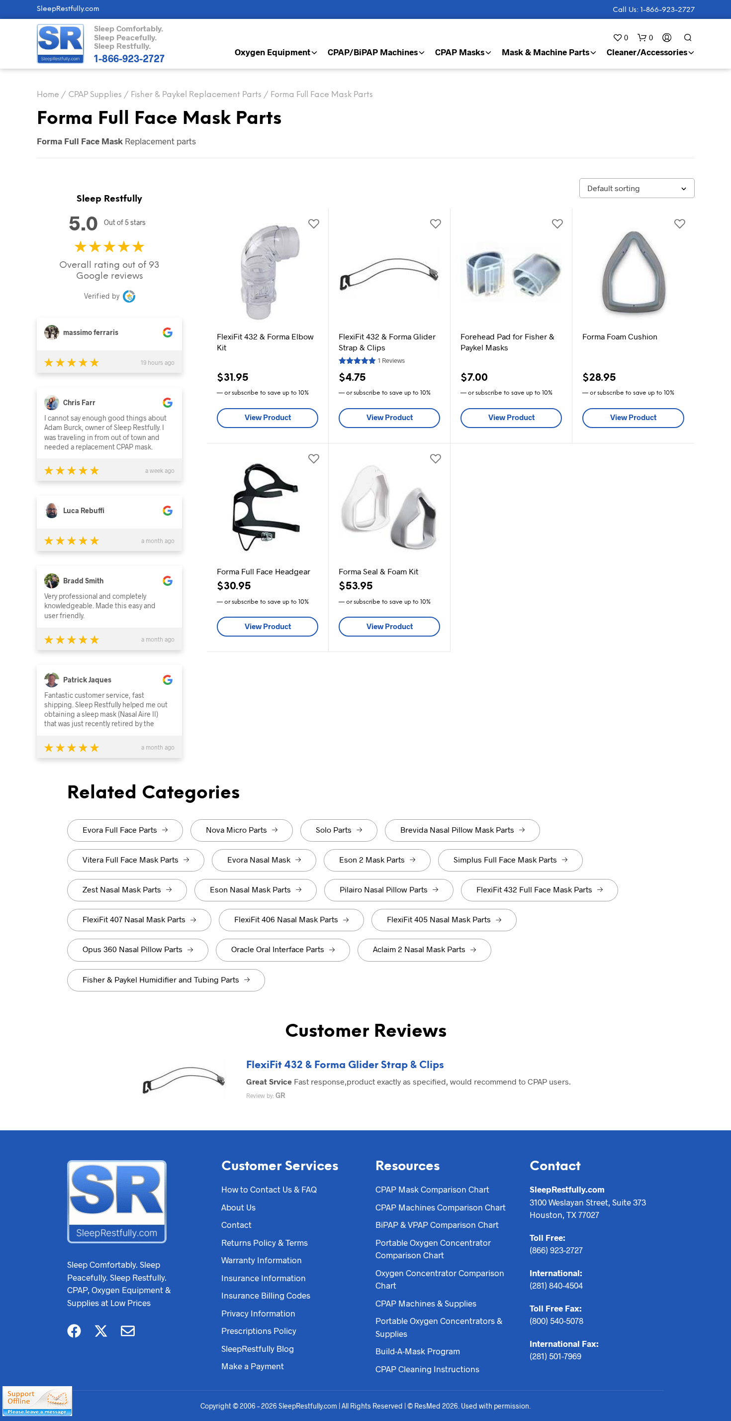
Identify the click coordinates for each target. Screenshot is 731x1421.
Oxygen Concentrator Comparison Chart (439, 1279)
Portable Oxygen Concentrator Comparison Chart (433, 1248)
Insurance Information (263, 1278)
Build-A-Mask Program (417, 1351)
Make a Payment (252, 1366)
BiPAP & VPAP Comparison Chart (437, 1224)
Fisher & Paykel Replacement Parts (196, 95)
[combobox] (637, 188)
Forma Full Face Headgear (263, 571)
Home (48, 95)
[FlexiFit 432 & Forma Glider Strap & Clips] (184, 1078)
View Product (268, 417)
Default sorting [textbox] (613, 188)
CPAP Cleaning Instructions (427, 1369)
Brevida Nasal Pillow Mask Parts (457, 829)
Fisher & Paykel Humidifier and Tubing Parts (161, 979)
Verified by (101, 296)
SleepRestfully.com (68, 9)
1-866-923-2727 (129, 58)
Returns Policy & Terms (264, 1242)
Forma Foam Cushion (619, 336)
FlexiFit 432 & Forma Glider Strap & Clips (345, 1065)
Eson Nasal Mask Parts (250, 889)
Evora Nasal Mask (258, 859)
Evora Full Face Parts (120, 829)
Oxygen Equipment (272, 52)
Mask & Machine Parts (545, 52)
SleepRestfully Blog (257, 1348)
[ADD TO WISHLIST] (313, 223)
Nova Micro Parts (236, 829)
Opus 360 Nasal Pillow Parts (133, 949)
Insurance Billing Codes (265, 1295)
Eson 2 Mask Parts (372, 859)
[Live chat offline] (37, 1401)
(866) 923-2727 (556, 1250)
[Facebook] (74, 1331)
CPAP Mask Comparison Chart (432, 1189)
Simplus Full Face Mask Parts (505, 859)
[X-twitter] (101, 1331)
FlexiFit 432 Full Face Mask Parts (534, 889)
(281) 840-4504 (556, 1285)
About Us (238, 1207)
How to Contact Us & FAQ (269, 1189)
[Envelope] (128, 1331)
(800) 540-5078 (556, 1320)
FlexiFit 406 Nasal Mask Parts (286, 919)
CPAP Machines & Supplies (425, 1303)
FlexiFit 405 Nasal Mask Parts (439, 919)
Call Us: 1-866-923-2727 (654, 10)
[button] (620, 37)
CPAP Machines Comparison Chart (440, 1207)
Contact (236, 1224)
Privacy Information (258, 1313)
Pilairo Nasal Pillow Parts (384, 889)
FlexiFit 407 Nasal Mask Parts (134, 919)
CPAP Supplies (95, 95)
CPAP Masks (459, 52)
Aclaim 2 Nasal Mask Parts (419, 949)
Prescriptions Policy (258, 1330)
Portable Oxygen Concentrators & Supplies (438, 1326)
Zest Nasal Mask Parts (122, 889)
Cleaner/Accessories (647, 52)
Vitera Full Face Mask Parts (131, 859)
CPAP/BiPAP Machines (373, 52)
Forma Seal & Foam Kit (378, 571)
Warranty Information (261, 1260)
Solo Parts (334, 829)
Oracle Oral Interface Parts (277, 949)
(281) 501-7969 (555, 1356)
